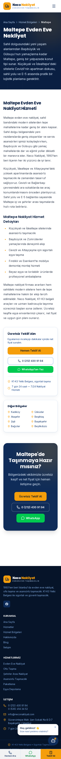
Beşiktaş (39, 416)
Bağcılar (15, 426)
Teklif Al (50, 756)
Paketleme (9, 684)
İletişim (7, 647)
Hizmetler (8, 627)
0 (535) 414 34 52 (18, 708)
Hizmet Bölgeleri (28, 22)
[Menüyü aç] (54, 6)
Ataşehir (15, 416)
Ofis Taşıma (9, 668)
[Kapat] (55, 727)
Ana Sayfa (9, 22)
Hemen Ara (10, 756)
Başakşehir (41, 421)
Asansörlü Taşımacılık (15, 679)
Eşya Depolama (12, 689)
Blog (5, 642)
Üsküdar (39, 411)
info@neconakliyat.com (21, 714)
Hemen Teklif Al (30, 350)
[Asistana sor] (53, 740)
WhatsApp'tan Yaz (33, 369)
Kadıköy (15, 411)
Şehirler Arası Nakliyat (15, 673)
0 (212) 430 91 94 (32, 360)
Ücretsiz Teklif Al (30, 496)
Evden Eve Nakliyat (14, 663)
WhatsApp (33, 518)
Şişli (13, 421)
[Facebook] (6, 604)
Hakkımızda (9, 637)
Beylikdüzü (41, 426)
